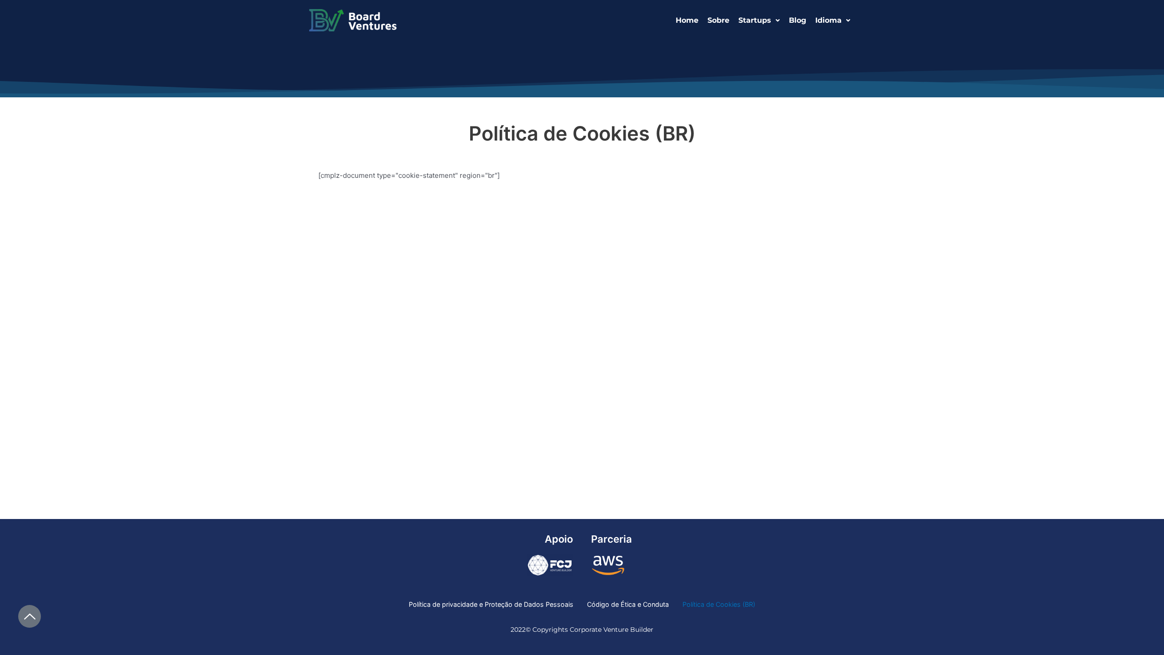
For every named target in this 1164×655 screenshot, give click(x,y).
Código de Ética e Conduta (628, 604)
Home (687, 20)
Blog (797, 20)
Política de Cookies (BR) (718, 604)
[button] (759, 20)
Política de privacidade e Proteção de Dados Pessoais (491, 604)
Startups (754, 20)
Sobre (718, 20)
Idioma (828, 20)
